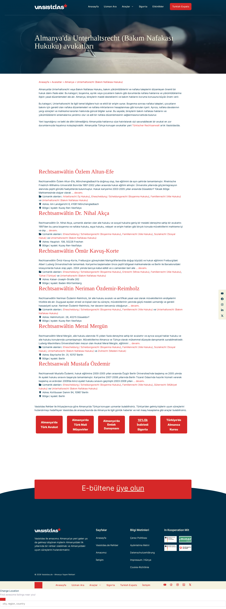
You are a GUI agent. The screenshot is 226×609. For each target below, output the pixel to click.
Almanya (69, 82)
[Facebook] (222, 293)
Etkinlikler (158, 6)
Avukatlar (57, 82)
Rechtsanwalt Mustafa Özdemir (74, 364)
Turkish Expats (180, 6)
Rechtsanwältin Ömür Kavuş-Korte (79, 251)
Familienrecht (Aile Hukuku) (166, 196)
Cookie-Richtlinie (139, 567)
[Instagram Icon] (177, 585)
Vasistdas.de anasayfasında (78, 410)
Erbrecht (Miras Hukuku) (135, 271)
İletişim (100, 560)
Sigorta (143, 6)
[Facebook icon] (164, 585)
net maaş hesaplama (147, 410)
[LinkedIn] (222, 310)
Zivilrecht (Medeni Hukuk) (112, 351)
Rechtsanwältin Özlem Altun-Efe (76, 171)
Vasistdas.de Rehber (107, 545)
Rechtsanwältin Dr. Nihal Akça (74, 213)
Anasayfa (93, 6)
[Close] (2, 599)
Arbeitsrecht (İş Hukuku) (76, 196)
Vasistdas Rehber (44, 406)
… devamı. (77, 192)
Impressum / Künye (140, 560)
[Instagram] (222, 304)
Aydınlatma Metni (139, 545)
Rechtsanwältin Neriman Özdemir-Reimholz (89, 288)
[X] (222, 315)
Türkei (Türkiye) (47, 275)
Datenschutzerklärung (142, 552)
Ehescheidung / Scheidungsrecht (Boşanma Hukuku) (120, 196)
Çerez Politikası (138, 537)
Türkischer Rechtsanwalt (146, 125)
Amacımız (101, 552)
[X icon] (190, 585)
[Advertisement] (111, 148)
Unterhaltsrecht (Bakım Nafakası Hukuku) (65, 200)
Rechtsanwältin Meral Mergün (73, 326)
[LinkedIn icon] (183, 585)
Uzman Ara (110, 6)
